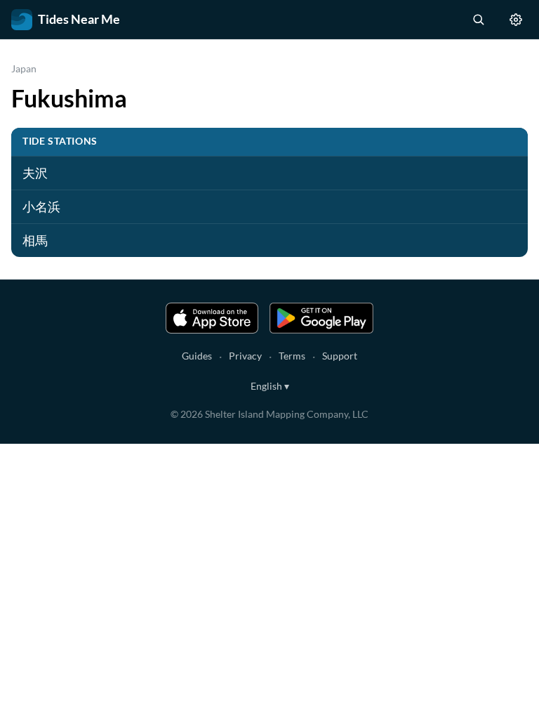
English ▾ (270, 386)
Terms (292, 356)
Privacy (245, 356)
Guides (197, 356)
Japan (23, 68)
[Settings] (516, 20)
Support (339, 356)
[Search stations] (478, 20)
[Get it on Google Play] (321, 318)
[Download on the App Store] (212, 318)
